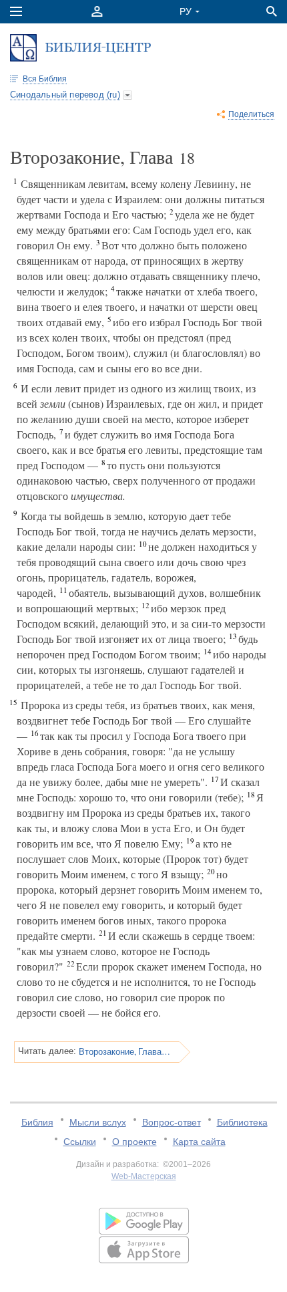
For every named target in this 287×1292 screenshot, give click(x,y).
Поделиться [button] (251, 114)
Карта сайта (199, 1141)
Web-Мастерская (143, 1176)
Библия (37, 1122)
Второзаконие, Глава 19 (124, 1051)
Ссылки (79, 1141)
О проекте (134, 1141)
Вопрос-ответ (171, 1122)
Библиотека (242, 1122)
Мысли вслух (97, 1122)
